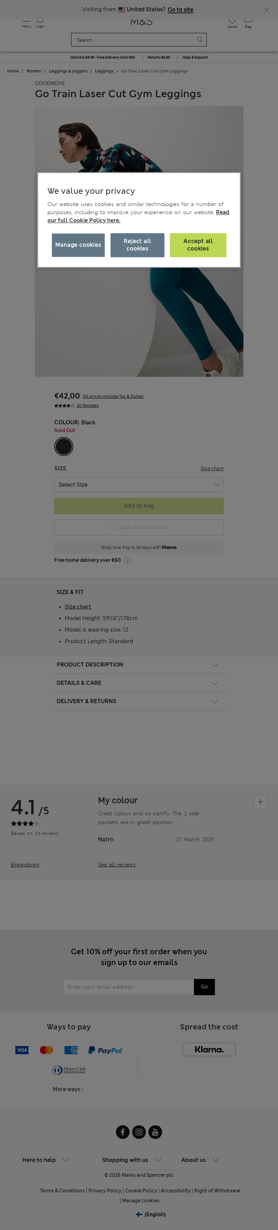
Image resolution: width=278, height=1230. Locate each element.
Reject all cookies (137, 245)
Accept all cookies (198, 245)
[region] (139, 220)
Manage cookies (78, 245)
